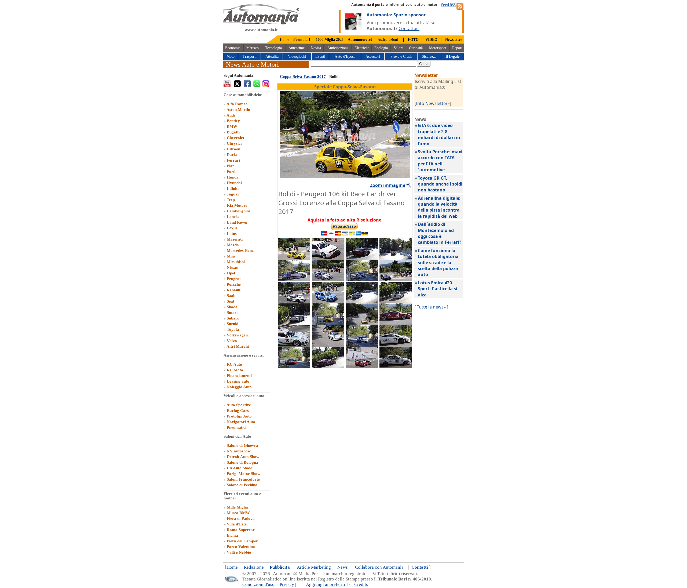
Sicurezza (429, 57)
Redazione (254, 567)
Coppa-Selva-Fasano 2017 (303, 76)
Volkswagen (237, 335)
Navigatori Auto (241, 422)
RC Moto (235, 370)
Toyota (233, 329)
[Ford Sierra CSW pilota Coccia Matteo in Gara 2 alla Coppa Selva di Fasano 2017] (395, 367)
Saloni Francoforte (243, 479)
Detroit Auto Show (243, 457)
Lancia (233, 217)
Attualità (272, 57)
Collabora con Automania (379, 567)
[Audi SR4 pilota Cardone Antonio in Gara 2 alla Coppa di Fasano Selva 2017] (362, 258)
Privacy (287, 584)
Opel (231, 273)
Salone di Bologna (242, 462)
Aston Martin (238, 109)
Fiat (230, 166)
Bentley (233, 121)
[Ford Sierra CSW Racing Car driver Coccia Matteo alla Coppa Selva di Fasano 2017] (395, 301)
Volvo (232, 341)
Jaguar (233, 194)
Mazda (233, 245)
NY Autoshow (239, 451)
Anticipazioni (337, 48)
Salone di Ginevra (242, 445)
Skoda (232, 307)
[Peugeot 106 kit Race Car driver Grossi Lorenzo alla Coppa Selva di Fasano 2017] (294, 258)
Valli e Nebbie (239, 552)
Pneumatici (236, 427)
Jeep (231, 200)
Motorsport (437, 48)
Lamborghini (238, 211)
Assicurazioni (388, 40)
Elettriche (362, 48)
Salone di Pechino (242, 485)
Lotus (232, 233)
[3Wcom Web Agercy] (231, 581)
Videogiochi (297, 57)
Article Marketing (314, 567)
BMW (232, 126)
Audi (230, 115)
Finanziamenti (239, 375)
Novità (316, 48)
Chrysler (234, 143)
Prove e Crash (401, 57)
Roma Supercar (241, 530)
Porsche (234, 284)
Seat (230, 301)
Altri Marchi (237, 346)
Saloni (398, 48)
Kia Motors (237, 205)
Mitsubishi (236, 262)
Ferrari (233, 160)
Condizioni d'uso (258, 584)
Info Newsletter (432, 103)
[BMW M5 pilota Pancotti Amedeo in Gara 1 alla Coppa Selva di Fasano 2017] (395, 280)
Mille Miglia (237, 507)
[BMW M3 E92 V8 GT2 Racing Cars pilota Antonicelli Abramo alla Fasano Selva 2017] (362, 280)
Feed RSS (448, 4)
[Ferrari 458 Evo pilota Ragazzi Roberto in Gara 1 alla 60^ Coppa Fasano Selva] (362, 367)
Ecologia (381, 48)
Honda (233, 177)
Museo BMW (238, 513)
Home (284, 40)
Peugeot (234, 279)
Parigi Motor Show (243, 473)
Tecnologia (273, 48)
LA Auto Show (239, 468)
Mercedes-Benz (240, 250)
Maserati (235, 239)
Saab (231, 295)
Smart (232, 312)
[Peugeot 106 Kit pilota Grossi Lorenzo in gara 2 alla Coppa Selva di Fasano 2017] (328, 323)
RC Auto (234, 364)
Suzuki (232, 324)
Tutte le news (430, 307)
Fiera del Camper (242, 541)
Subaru (233, 318)
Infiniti (233, 188)
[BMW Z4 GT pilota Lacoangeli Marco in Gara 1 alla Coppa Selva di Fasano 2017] (294, 301)
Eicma (232, 535)
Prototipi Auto (239, 416)
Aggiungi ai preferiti (325, 584)
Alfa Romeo (237, 104)
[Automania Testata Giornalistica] (261, 23)
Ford (231, 171)
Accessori (373, 57)
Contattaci (409, 28)
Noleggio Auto (239, 387)
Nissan (232, 267)
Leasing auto (238, 381)
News (342, 567)
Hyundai (234, 183)
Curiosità (416, 48)
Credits (361, 584)
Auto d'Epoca (345, 57)
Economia (232, 48)
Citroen (233, 149)
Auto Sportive (238, 405)
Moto (230, 57)
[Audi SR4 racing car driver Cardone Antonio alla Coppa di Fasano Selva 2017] (395, 258)
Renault (233, 290)
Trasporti (250, 57)
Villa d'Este (237, 524)
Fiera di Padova (241, 518)
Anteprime (296, 48)
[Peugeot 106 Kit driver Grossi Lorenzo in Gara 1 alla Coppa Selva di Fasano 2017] (362, 323)
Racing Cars (238, 410)
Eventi (320, 57)
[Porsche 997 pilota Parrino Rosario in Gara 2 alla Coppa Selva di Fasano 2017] (362, 345)
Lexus (232, 228)
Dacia (232, 155)
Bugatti (233, 132)
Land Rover (237, 222)
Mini (231, 256)
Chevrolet (235, 138)
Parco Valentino (241, 547)
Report (457, 48)
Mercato (252, 48)
